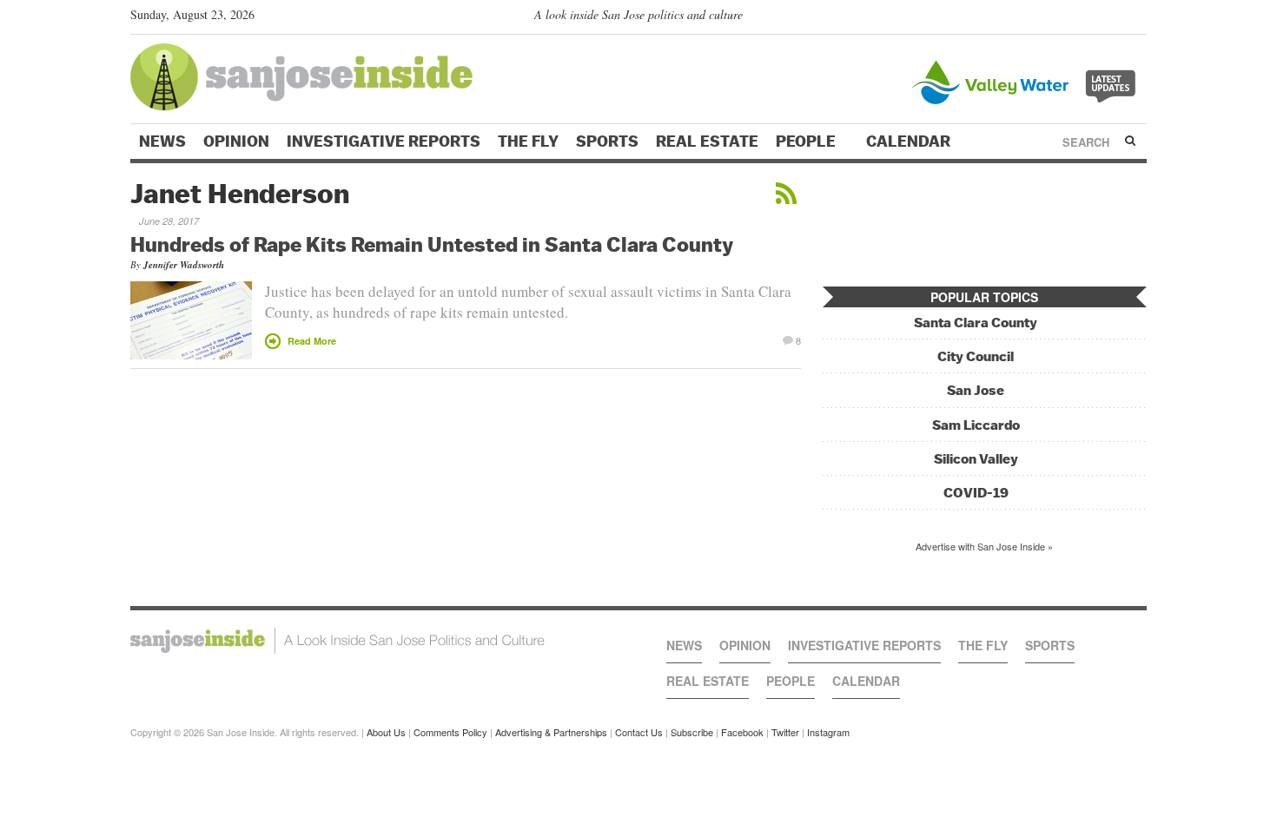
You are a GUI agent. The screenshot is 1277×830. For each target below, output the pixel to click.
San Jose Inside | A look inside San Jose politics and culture (337, 641)
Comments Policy (450, 732)
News (162, 141)
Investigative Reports (383, 141)
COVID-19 (976, 492)
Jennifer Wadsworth (183, 265)
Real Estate (707, 141)
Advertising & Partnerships (551, 732)
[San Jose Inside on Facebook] (1112, 18)
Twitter (785, 732)
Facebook (742, 732)
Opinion (236, 141)
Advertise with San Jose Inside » (984, 546)
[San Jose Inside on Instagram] (1137, 18)
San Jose (975, 390)
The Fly (528, 141)
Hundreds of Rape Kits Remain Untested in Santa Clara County (431, 244)
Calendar (910, 141)
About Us (386, 732)
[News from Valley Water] (1027, 80)
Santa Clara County (975, 322)
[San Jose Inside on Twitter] (1087, 18)
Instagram (828, 732)
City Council (975, 356)
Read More (312, 340)
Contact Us (639, 732)
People (807, 141)
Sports (607, 141)
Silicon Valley (976, 459)
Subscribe (692, 732)
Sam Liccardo (976, 425)
